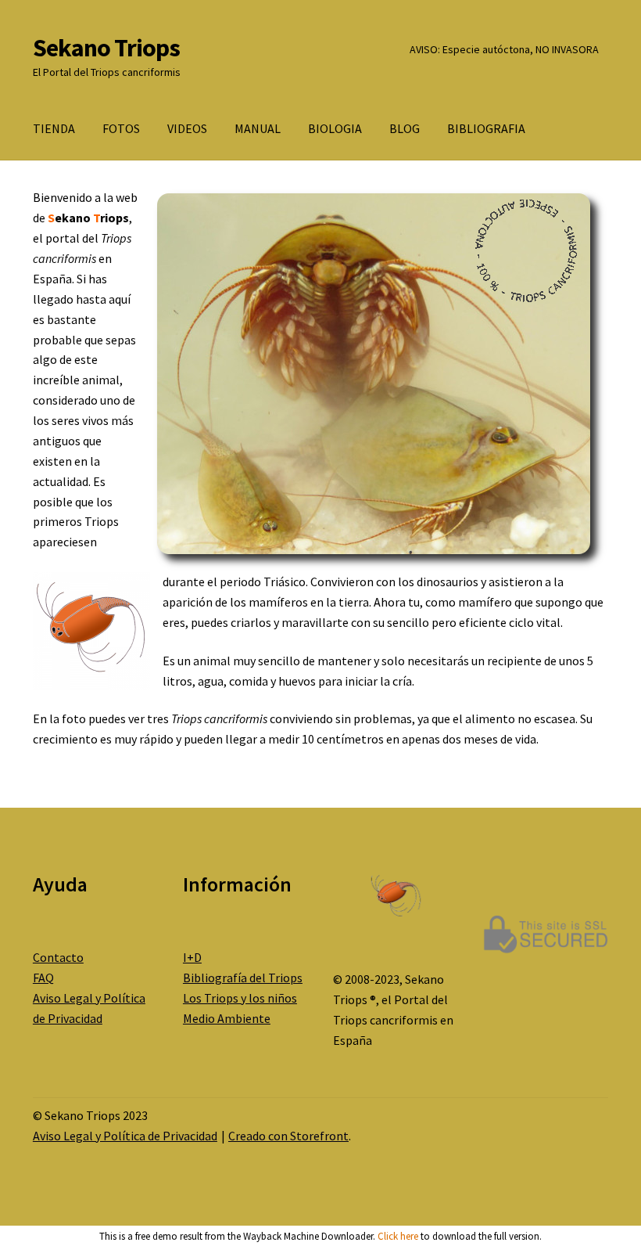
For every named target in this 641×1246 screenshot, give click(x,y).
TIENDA (54, 128)
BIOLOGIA (335, 128)
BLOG (404, 128)
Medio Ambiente (226, 1018)
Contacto (58, 957)
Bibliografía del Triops (243, 977)
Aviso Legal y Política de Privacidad (125, 1135)
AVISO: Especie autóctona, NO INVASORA (504, 49)
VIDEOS (187, 128)
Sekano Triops (106, 47)
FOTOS (121, 128)
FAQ (43, 977)
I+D (192, 957)
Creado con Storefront (288, 1135)
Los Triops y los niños (240, 998)
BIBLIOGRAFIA (486, 128)
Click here (398, 1236)
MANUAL (258, 128)
